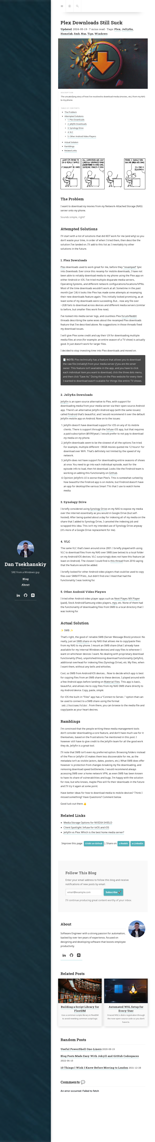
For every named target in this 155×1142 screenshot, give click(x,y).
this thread (116, 561)
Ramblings (69, 146)
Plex (117, 29)
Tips (90, 33)
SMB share (83, 641)
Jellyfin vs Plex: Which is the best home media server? (94, 832)
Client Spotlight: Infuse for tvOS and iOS (86, 827)
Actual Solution (71, 142)
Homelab (67, 33)
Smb (77, 33)
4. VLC (70, 132)
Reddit (133, 316)
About (25, 584)
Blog (25, 579)
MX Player (134, 598)
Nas (83, 33)
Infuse (110, 429)
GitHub (113, 473)
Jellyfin (127, 29)
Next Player (120, 598)
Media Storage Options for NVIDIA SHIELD (88, 822)
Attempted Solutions (74, 116)
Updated (66, 29)
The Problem (70, 112)
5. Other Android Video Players (82, 136)
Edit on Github (94, 843)
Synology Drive (98, 508)
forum (125, 316)
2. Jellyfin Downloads (77, 124)
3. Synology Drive (76, 128)
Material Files (112, 681)
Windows (100, 33)
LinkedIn (138, 843)
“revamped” (129, 267)
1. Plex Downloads (76, 119)
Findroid (72, 414)
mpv (114, 602)
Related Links (70, 150)
